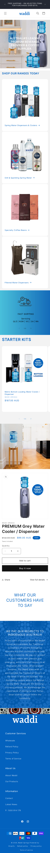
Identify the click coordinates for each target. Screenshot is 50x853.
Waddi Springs (24, 843)
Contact (9, 798)
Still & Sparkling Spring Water (18, 178)
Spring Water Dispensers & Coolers (21, 125)
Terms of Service (13, 758)
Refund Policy (11, 746)
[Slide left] (19, 328)
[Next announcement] (45, 4)
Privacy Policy (12, 752)
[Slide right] (31, 328)
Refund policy (22, 846)
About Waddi (11, 775)
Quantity (5, 546)
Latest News (11, 804)
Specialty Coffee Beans (16, 230)
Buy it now (25, 568)
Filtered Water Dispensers (17, 283)
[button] (5, 13)
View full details (37, 580)
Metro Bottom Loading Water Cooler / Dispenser (22, 393)
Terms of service (26, 850)
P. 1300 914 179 (13, 810)
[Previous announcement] (5, 4)
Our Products (11, 781)
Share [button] (7, 580)
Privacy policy (36, 846)
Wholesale (10, 740)
